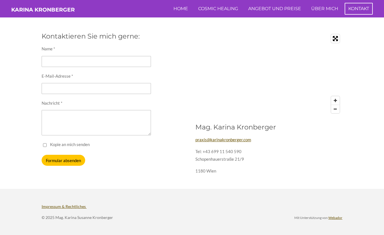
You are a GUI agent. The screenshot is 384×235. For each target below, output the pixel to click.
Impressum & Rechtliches (64, 206)
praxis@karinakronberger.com (223, 139)
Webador (335, 218)
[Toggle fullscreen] (335, 38)
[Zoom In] (335, 100)
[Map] (268, 74)
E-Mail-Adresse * (57, 76)
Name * (48, 48)
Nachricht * (52, 103)
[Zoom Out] (335, 109)
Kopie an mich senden (70, 144)
